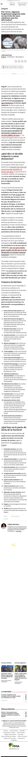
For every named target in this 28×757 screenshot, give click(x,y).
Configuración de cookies (9, 738)
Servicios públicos (15, 516)
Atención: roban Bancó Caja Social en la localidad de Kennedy (7, 676)
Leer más (18, 531)
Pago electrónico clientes (9, 732)
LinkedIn (22, 61)
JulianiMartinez (13, 55)
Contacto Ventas (14, 730)
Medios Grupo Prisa (14, 749)
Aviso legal (20, 734)
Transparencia (21, 738)
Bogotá (5, 9)
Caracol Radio (5, 4)
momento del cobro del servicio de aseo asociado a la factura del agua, (13, 169)
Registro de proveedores (10, 734)
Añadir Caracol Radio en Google (13, 67)
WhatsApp (25, 61)
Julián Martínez (6, 55)
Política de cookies (22, 736)
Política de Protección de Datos (8, 736)
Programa (12, 4)
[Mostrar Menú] (1, 4)
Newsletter (22, 730)
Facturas (6, 518)
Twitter (19, 61)
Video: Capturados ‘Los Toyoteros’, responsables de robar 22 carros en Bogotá (21, 677)
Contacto (5, 730)
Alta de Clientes (21, 732)
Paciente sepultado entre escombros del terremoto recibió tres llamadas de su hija (10, 696)
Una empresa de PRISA (14, 745)
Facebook (15, 61)
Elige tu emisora (22, 4)
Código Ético (14, 740)
